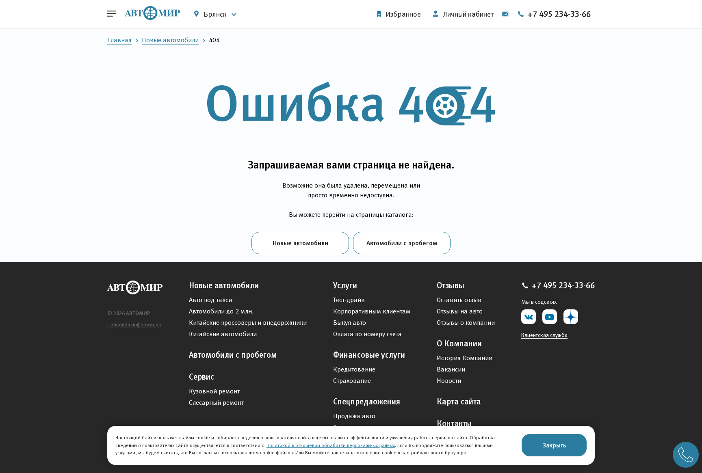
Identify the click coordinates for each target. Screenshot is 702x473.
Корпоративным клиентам (371, 311)
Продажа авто (354, 416)
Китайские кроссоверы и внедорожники (248, 322)
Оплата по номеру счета (367, 333)
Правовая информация (134, 325)
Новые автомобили (170, 40)
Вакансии (451, 369)
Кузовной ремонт (214, 391)
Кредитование (354, 369)
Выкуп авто (349, 322)
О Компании (459, 343)
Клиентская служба (544, 335)
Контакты (454, 423)
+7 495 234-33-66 (558, 14)
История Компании (464, 357)
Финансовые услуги (369, 354)
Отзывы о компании (466, 322)
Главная (119, 40)
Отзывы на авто (460, 311)
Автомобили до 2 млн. (221, 311)
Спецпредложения (366, 401)
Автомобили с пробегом (401, 242)
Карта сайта (459, 401)
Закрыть (554, 445)
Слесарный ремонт (216, 402)
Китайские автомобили (223, 333)
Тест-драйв (349, 299)
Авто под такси (210, 299)
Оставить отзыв (459, 299)
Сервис (201, 376)
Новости (449, 380)
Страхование (352, 380)
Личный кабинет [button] (467, 14)
